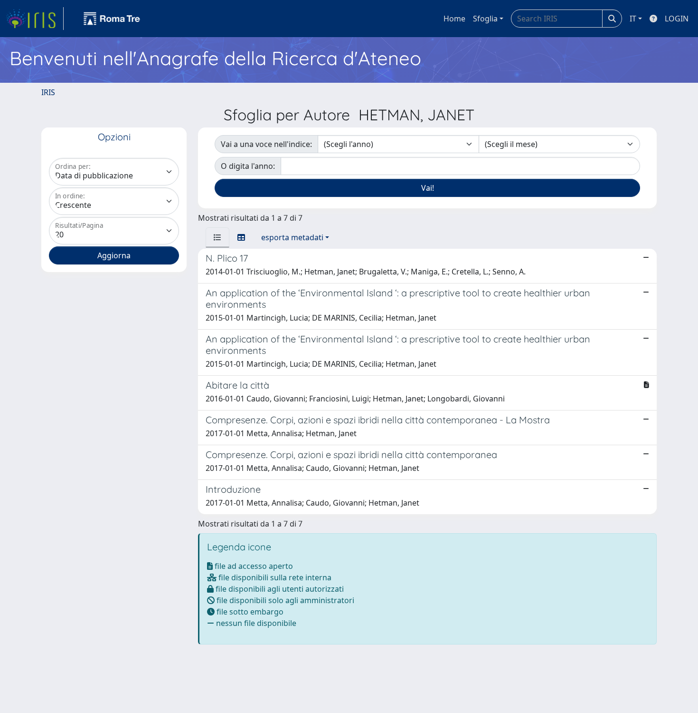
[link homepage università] (112, 18)
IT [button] (633, 18)
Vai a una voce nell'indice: (266, 144)
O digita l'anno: (248, 166)
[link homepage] (35, 18)
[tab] (217, 237)
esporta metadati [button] (292, 237)
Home (454, 18)
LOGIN (677, 18)
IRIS (48, 92)
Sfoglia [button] (485, 18)
